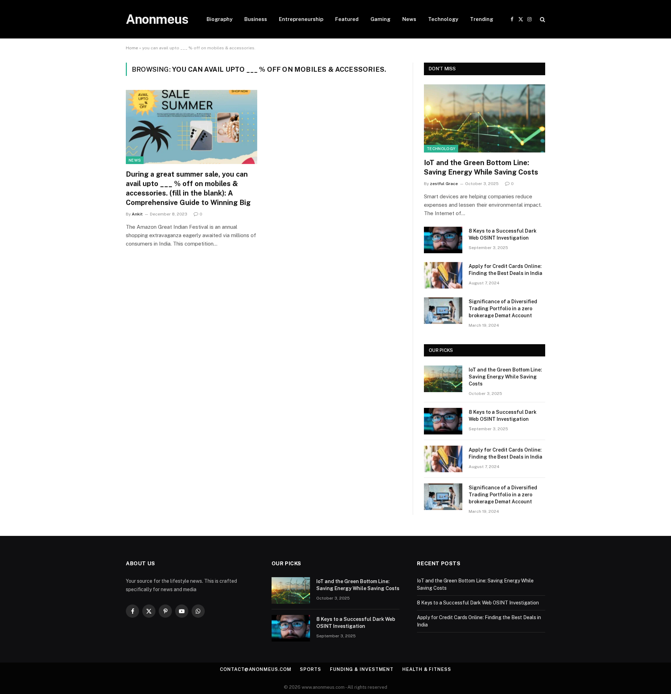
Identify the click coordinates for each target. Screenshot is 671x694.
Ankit (137, 214)
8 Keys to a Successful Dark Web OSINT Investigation (502, 234)
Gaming (380, 19)
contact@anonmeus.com (255, 669)
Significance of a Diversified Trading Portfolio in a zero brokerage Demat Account (503, 308)
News (409, 19)
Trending (481, 19)
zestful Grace (444, 183)
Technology (443, 19)
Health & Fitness (426, 669)
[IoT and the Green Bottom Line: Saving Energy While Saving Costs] (484, 118)
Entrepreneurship (301, 19)
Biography (219, 19)
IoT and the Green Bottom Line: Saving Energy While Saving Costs (481, 167)
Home (132, 47)
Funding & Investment (362, 669)
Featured (347, 19)
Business (255, 19)
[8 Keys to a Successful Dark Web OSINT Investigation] (443, 240)
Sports (310, 669)
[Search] (542, 19)
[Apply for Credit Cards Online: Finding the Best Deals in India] (443, 275)
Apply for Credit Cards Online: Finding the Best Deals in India (505, 269)
